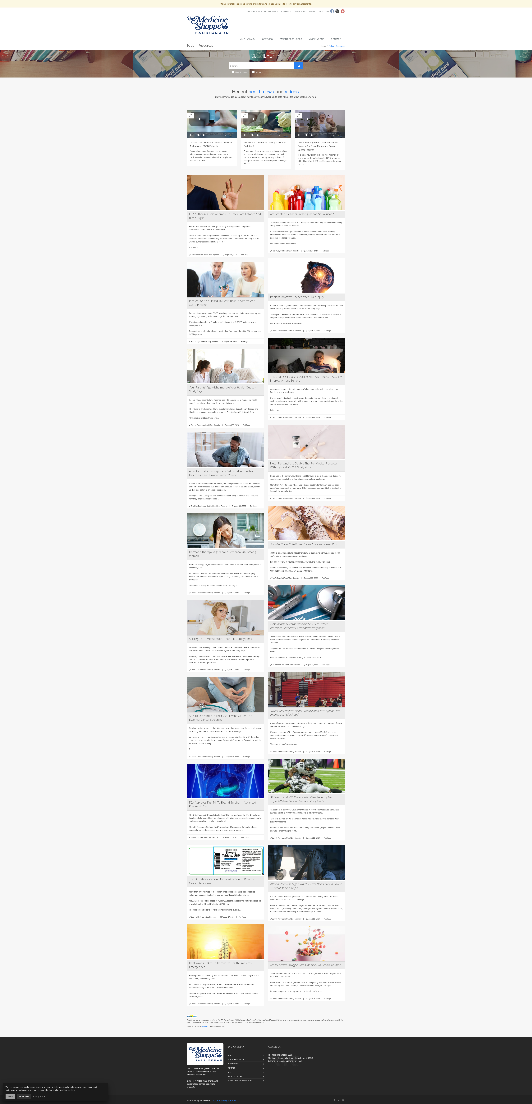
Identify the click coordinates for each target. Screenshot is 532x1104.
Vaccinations (316, 39)
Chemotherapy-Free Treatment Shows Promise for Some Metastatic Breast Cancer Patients (318, 146)
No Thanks (24, 1096)
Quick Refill (284, 11)
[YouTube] (343, 1100)
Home (323, 46)
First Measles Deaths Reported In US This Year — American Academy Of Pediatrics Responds (300, 626)
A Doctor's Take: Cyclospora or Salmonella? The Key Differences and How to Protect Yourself (221, 473)
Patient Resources (291, 39)
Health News (241, 72)
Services (267, 39)
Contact (336, 39)
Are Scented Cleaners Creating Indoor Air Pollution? (302, 214)
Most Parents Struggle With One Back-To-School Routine (305, 965)
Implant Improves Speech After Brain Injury (297, 297)
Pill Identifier (270, 11)
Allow (10, 1096)
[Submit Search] (298, 65)
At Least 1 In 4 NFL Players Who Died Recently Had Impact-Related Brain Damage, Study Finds (301, 799)
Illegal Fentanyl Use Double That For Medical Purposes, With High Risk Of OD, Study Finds (304, 465)
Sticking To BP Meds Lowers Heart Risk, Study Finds (220, 639)
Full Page (245, 254)
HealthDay (205, 1026)
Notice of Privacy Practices (240, 1081)
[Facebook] (334, 1100)
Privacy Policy (39, 1096)
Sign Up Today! (315, 11)
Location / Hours (299, 11)
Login (326, 11)
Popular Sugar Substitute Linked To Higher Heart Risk (303, 544)
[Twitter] (338, 1100)
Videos (259, 72)
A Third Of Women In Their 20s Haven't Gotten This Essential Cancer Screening (220, 717)
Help (260, 11)
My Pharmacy (247, 39)
